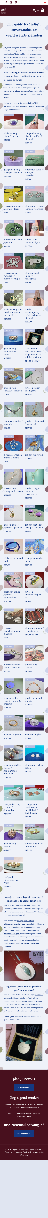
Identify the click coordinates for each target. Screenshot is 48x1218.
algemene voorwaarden (17, 1113)
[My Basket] (42, 10)
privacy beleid (33, 1113)
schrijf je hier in (24, 1133)
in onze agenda (24, 1087)
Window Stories (22, 1152)
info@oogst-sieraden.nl (30, 1107)
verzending (21, 1116)
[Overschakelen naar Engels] (44, 2)
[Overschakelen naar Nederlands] (40, 2)
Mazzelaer (39, 995)
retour (29, 1116)
